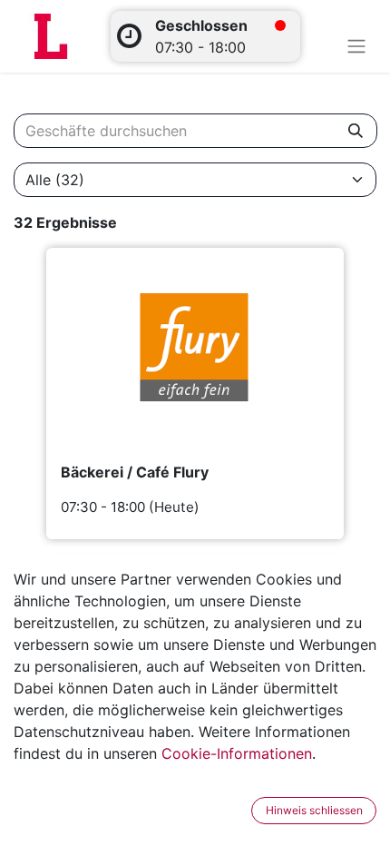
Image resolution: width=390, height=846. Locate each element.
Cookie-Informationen (236, 753)
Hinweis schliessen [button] (314, 810)
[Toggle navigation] (356, 45)
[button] (239, 810)
